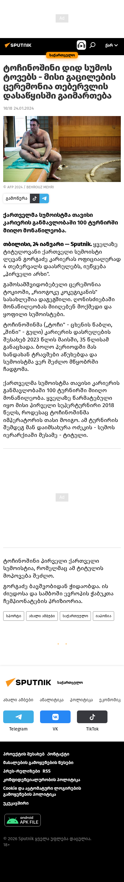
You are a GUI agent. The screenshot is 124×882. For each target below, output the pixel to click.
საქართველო (75, 616)
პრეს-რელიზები (21, 771)
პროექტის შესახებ (24, 754)
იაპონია (103, 616)
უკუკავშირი (16, 803)
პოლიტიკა (81, 700)
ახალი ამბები (42, 616)
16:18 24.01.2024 (18, 108)
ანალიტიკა (52, 700)
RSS (47, 771)
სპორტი (13, 616)
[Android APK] (22, 821)
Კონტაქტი (58, 754)
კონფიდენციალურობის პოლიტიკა (41, 779)
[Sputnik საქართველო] (19, 47)
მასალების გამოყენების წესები (38, 762)
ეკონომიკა (111, 700)
